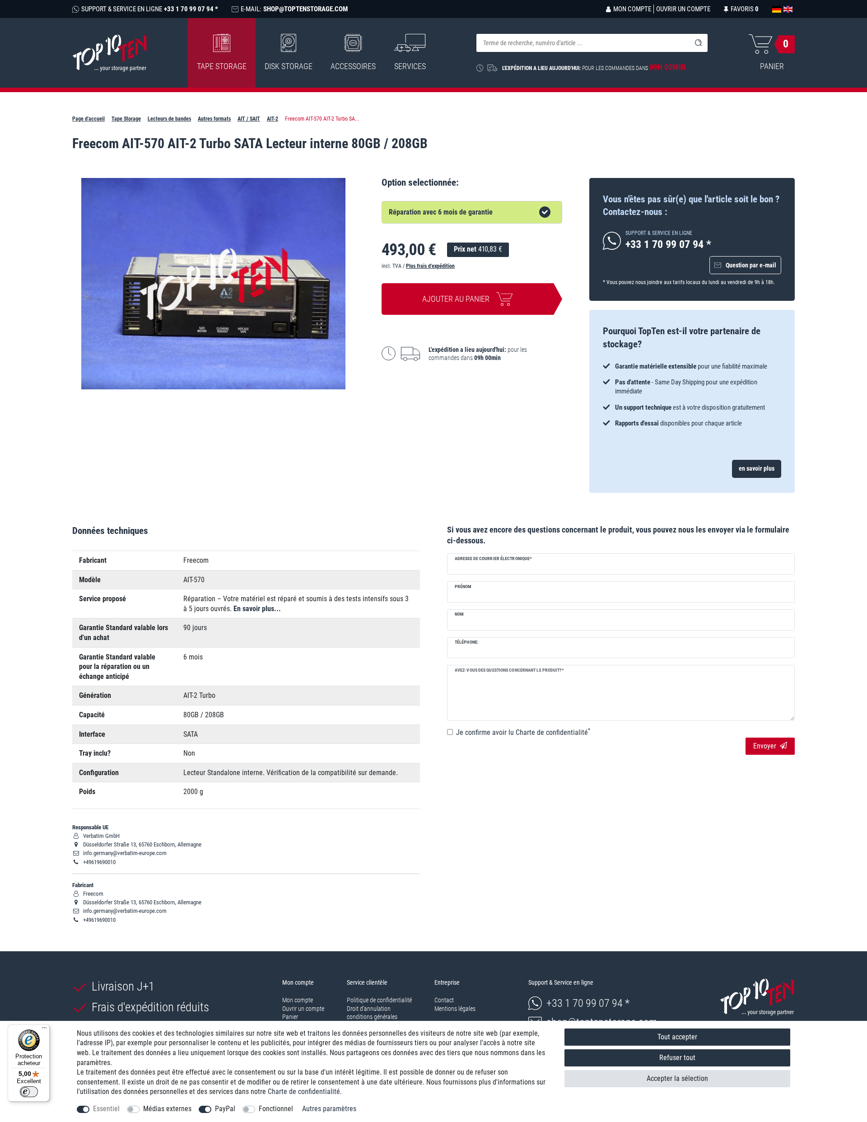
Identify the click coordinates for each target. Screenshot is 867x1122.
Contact (444, 1000)
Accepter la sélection (677, 1078)
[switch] (29, 1091)
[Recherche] (699, 43)
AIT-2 (272, 119)
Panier (290, 1016)
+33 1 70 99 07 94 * (587, 1003)
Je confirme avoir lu (523, 732)
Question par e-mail (751, 265)
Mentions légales (454, 1008)
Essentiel (106, 1108)
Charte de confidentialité (304, 1091)
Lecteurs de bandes (169, 119)
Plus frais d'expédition (430, 266)
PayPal (225, 1108)
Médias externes (167, 1108)
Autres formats (214, 119)
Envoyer (764, 746)
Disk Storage (288, 66)
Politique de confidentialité (379, 1000)
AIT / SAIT (249, 119)
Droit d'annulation (369, 1008)
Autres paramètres (329, 1108)
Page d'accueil (88, 119)
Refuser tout (677, 1057)
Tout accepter (677, 1037)
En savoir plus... (257, 608)
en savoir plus (756, 468)
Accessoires (353, 66)
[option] (692, 395)
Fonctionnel (276, 1108)
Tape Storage (222, 66)
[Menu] (44, 1029)
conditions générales (372, 1016)
